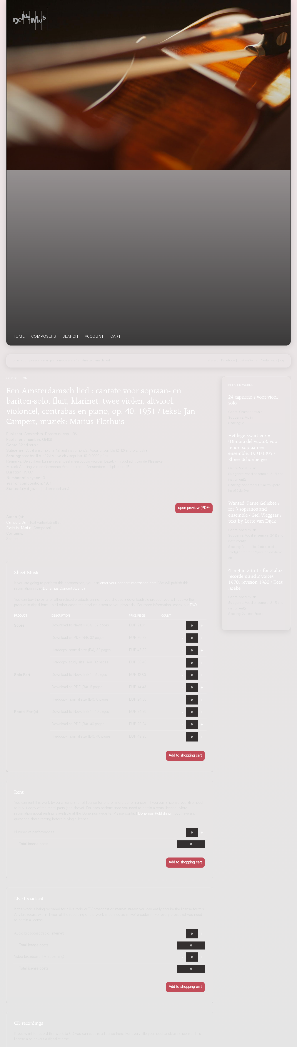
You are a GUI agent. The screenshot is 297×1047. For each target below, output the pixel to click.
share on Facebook (221, 360)
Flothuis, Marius (19, 528)
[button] (194, 508)
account (94, 337)
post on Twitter (248, 360)
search (70, 337)
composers (43, 337)
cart (115, 337)
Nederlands (269, 360)
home (19, 337)
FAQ (193, 605)
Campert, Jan (16, 523)
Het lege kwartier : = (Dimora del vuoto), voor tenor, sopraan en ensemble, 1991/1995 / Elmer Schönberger (253, 447)
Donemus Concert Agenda (64, 589)
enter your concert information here (128, 583)
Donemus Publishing (154, 814)
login (283, 360)
